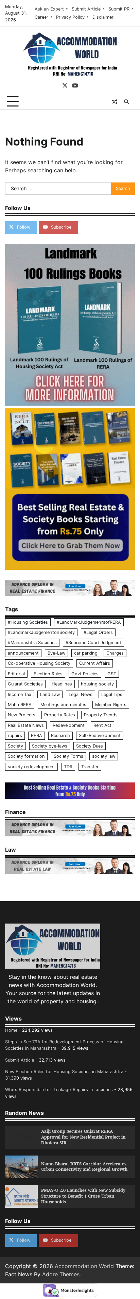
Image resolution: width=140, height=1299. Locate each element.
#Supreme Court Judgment (93, 642)
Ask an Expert (49, 9)
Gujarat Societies (25, 683)
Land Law (50, 694)
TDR (68, 766)
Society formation (26, 756)
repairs (15, 735)
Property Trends (101, 714)
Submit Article (86, 9)
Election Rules (48, 673)
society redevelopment (31, 766)
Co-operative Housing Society (39, 663)
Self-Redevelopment (100, 735)
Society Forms (68, 756)
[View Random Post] (114, 102)
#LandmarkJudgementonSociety (41, 632)
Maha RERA (20, 704)
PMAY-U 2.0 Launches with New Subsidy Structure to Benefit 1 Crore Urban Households (83, 1195)
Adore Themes (61, 1274)
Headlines (62, 683)
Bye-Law (56, 653)
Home (11, 1030)
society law (103, 756)
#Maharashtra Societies (32, 642)
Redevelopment (69, 725)
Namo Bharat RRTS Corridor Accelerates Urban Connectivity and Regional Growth (84, 1166)
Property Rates (59, 714)
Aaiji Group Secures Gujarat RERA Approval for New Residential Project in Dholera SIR (83, 1136)
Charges (115, 653)
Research (60, 735)
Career (41, 17)
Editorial (16, 673)
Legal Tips (111, 694)
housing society (97, 683)
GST (111, 673)
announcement (23, 653)
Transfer (90, 766)
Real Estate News (26, 725)
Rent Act (102, 725)
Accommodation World (84, 1266)
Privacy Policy (70, 17)
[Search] (126, 102)
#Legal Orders (98, 632)
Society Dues (89, 746)
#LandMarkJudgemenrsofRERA (89, 622)
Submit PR (118, 9)
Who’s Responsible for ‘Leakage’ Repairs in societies (59, 1089)
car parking (86, 653)
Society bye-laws (49, 746)
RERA (36, 735)
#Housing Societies (28, 622)
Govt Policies (85, 673)
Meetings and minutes (63, 704)
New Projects (21, 714)
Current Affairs (94, 663)
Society (15, 746)
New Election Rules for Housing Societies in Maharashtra (64, 1071)
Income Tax (19, 694)
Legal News (80, 694)
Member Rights (110, 704)
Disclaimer (102, 17)
